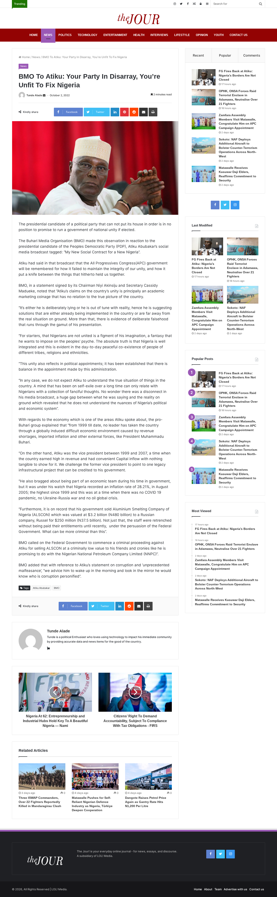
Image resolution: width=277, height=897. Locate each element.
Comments (251, 55)
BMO (56, 587)
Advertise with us (235, 889)
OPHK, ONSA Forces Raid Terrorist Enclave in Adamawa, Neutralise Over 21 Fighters (242, 268)
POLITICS (65, 35)
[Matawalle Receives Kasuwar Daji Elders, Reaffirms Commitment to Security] (204, 174)
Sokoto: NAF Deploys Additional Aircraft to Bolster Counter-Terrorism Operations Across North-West (238, 148)
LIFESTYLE (182, 35)
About (208, 889)
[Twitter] (181, 4)
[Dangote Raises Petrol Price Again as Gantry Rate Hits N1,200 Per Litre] (148, 776)
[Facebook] (187, 4)
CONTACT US (239, 35)
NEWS (48, 35)
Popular (225, 55)
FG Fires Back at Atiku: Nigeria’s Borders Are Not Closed (237, 75)
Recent (198, 55)
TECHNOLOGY (87, 35)
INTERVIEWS (159, 35)
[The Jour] (138, 18)
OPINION (202, 35)
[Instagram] (174, 4)
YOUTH (219, 35)
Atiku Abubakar (41, 587)
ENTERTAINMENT (115, 35)
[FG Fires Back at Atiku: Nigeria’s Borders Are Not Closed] (204, 77)
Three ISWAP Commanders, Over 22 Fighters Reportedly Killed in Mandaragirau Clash (40, 802)
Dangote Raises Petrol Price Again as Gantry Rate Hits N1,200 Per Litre (145, 802)
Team (218, 889)
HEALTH (138, 35)
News (36, 57)
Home (25, 57)
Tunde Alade (34, 95)
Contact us (256, 889)
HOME (33, 35)
